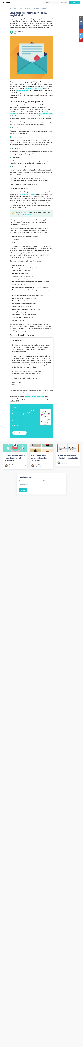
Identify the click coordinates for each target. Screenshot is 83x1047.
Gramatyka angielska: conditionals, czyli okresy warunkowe (40, 458)
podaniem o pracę (31, 88)
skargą (40, 88)
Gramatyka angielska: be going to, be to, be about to (67, 456)
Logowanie (64, 2)
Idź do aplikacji (74, 2)
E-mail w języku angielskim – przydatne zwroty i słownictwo (15, 458)
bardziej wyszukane (22, 90)
